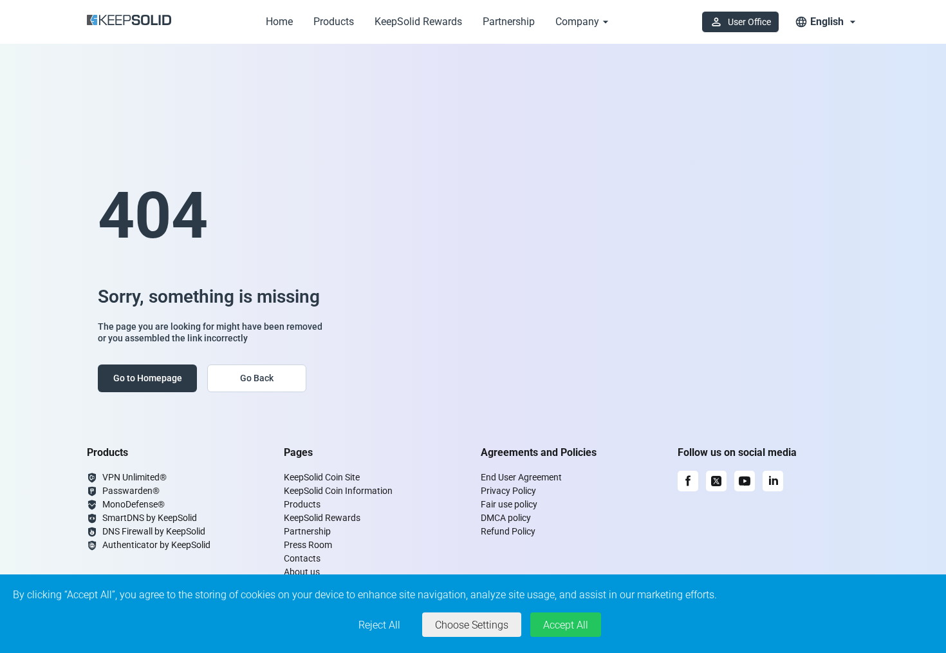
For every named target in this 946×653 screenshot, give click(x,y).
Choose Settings (471, 625)
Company (577, 21)
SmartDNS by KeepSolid (149, 518)
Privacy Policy (508, 491)
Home (279, 21)
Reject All (379, 625)
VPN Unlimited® (134, 477)
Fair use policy (509, 504)
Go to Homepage (147, 378)
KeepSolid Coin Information (338, 491)
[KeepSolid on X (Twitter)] (716, 481)
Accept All (565, 625)
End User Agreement (521, 477)
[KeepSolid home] (129, 22)
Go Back (257, 378)
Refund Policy (508, 531)
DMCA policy (506, 518)
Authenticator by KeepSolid (156, 545)
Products (333, 21)
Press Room (308, 545)
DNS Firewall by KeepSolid (153, 531)
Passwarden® (131, 491)
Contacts (302, 558)
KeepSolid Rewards (418, 21)
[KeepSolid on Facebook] (688, 481)
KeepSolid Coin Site (322, 477)
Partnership (509, 21)
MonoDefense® (133, 504)
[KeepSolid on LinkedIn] (773, 481)
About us (302, 572)
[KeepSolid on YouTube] (744, 481)
